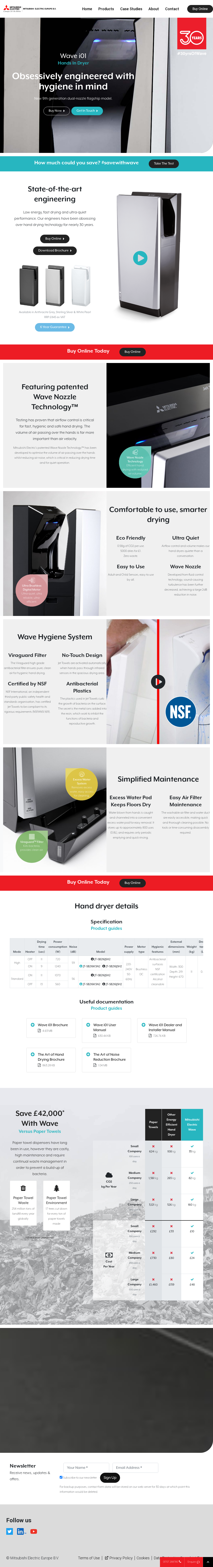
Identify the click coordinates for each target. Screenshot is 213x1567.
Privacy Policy (121, 1558)
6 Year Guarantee (53, 327)
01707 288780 (170, 1561)
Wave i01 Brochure (53, 1025)
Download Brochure (53, 251)
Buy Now (55, 111)
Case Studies (131, 9)
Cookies (143, 1558)
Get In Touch (86, 111)
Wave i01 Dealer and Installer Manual (165, 1027)
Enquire (192, 1561)
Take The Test (164, 164)
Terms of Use (89, 1558)
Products (106, 9)
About (154, 9)
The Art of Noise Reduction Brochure (109, 1057)
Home (87, 9)
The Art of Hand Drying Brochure (51, 1057)
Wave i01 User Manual (104, 1027)
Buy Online (200, 9)
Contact (172, 9)
